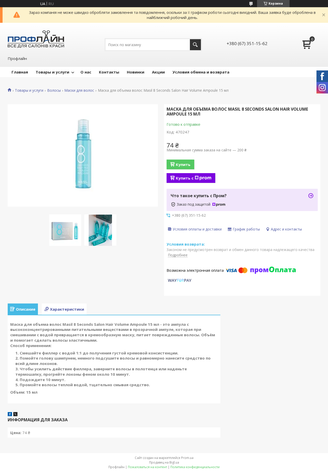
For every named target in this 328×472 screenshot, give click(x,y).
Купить (183, 164)
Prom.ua (187, 458)
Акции (158, 72)
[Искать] (195, 44)
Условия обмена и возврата (200, 72)
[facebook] (10, 414)
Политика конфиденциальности (195, 467)
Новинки (135, 72)
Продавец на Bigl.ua (164, 462)
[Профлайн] (36, 39)
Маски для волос (79, 90)
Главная (20, 72)
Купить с (184, 178)
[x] (15, 414)
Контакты (109, 72)
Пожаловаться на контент (147, 467)
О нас (85, 72)
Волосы (54, 90)
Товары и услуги (52, 72)
